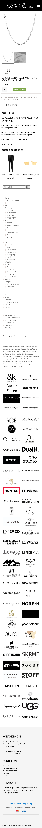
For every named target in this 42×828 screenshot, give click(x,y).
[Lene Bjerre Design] (30, 535)
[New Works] (30, 586)
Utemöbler (11, 287)
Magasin (36, 356)
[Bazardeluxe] (30, 391)
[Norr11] (30, 607)
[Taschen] (11, 689)
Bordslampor (11, 210)
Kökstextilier (11, 252)
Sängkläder (14, 364)
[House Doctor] (30, 484)
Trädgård (8, 282)
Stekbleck (6, 364)
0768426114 (19, 754)
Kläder (13, 354)
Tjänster (8, 300)
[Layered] (11, 535)
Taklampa (22, 364)
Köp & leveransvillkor (12, 318)
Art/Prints (10, 222)
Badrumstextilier (13, 200)
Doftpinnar (34, 349)
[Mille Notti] (11, 576)
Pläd (25, 359)
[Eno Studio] (30, 463)
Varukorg (8, 328)
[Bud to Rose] (11, 422)
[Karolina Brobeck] (30, 514)
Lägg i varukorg (19, 89)
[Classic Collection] (11, 442)
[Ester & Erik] (11, 473)
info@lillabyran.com (15, 751)
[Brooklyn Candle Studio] (30, 401)
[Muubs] (30, 576)
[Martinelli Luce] (11, 566)
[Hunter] (11, 494)
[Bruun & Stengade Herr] (30, 411)
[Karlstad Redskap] (11, 514)
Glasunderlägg (19, 351)
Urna (18, 366)
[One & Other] (30, 617)
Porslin (9, 257)
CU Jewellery (19, 99)
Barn (6, 205)
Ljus (8, 230)
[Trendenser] (11, 709)
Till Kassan (8, 325)
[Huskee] (30, 494)
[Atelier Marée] (11, 391)
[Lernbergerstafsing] (11, 545)
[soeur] (30, 668)
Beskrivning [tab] (12, 105)
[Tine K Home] (30, 699)
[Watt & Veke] (30, 720)
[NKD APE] (30, 597)
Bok (4, 349)
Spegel (30, 361)
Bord (9, 267)
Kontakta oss (9, 323)
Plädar (9, 237)
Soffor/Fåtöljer (12, 272)
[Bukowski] (30, 422)
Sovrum (7, 279)
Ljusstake (24, 356)
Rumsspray (7, 361)
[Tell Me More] (30, 689)
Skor (13, 361)
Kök (6, 242)
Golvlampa (28, 351)
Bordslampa (10, 349)
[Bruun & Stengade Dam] (11, 411)
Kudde (18, 354)
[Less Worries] (30, 545)
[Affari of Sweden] (30, 381)
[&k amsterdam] (11, 381)
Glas (8, 247)
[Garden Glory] (11, 484)
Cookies (7, 307)
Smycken (4, 99)
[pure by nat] (11, 638)
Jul (5, 240)
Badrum (7, 198)
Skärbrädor (11, 259)
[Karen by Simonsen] (30, 504)
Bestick (9, 245)
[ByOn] (11, 432)
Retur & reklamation (12, 320)
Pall (22, 359)
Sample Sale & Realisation (14, 277)
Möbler (7, 264)
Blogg (7, 297)
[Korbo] (30, 525)
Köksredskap (12, 250)
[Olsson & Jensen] (11, 617)
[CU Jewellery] (30, 442)
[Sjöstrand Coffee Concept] (11, 658)
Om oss (7, 305)
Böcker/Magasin (13, 225)
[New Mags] (11, 586)
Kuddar (9, 227)
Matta (13, 359)
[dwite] (11, 463)
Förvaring (10, 269)
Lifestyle (22, 97)
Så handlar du (10, 315)
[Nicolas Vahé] (11, 597)
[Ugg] (30, 709)
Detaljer (7, 220)
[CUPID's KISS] (11, 453)
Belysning (8, 208)
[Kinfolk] (11, 525)
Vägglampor (11, 218)
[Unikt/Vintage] (11, 720)
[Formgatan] (30, 473)
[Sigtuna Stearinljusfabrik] (30, 648)
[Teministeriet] (11, 699)
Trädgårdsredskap (14, 284)
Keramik (8, 354)
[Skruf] (30, 658)
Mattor (9, 235)
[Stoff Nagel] (30, 679)
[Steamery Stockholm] (11, 679)
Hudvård (10, 203)
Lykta (30, 356)
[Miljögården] (30, 566)
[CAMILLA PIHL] (30, 432)
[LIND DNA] (30, 556)
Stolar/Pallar (11, 274)
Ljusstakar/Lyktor (13, 232)
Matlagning (11, 255)
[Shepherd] (11, 648)
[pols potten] (30, 627)
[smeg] (11, 668)
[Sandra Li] (30, 638)
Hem (6, 295)
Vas (21, 366)
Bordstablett (19, 349)
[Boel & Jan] (11, 401)
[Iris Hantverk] (11, 504)
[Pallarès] (11, 627)
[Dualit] (30, 452)
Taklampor (11, 215)
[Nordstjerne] (11, 607)
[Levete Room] (11, 556)
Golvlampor (11, 213)
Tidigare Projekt (12, 302)
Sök (27, 187)
